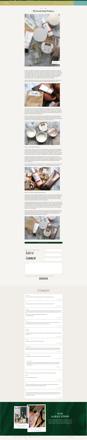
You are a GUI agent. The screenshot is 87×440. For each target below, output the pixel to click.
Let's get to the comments (43, 242)
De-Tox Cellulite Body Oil (38, 194)
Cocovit (26, 149)
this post (48, 74)
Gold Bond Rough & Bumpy (30, 156)
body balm (31, 116)
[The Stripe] (7, 3)
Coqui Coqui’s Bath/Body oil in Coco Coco (33, 202)
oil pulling (43, 154)
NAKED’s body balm (55, 210)
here (47, 111)
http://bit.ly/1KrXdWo (39, 363)
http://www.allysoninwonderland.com (32, 377)
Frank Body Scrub (40, 108)
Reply (60, 317)
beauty (45, 8)
